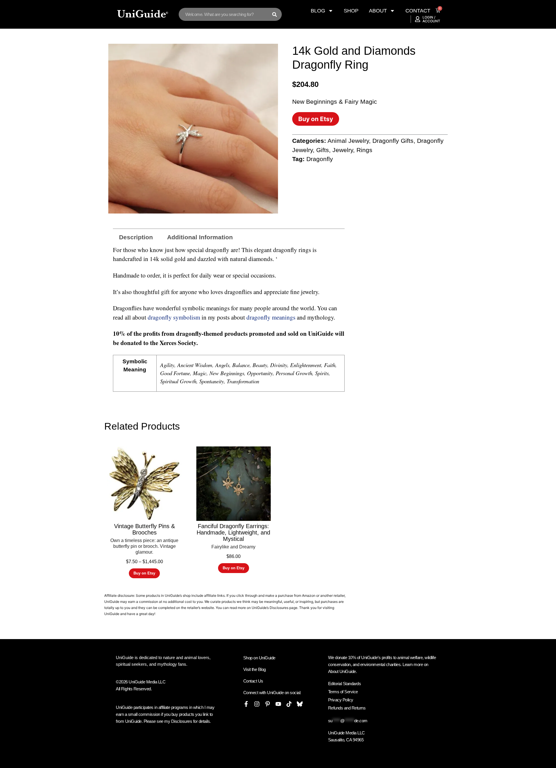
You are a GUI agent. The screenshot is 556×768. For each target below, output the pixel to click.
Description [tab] (136, 237)
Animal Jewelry (348, 140)
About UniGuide (342, 671)
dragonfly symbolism (174, 317)
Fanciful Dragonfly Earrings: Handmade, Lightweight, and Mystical (233, 532)
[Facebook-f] (246, 704)
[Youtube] (278, 704)
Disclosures (279, 607)
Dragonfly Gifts (393, 140)
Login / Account (431, 19)
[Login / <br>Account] (417, 19)
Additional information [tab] (200, 237)
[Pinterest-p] (267, 704)
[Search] (274, 14)
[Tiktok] (289, 704)
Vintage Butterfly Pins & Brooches (144, 529)
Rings (364, 150)
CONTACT (417, 11)
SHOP (351, 11)
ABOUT (378, 11)
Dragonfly (319, 159)
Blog (318, 11)
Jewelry (342, 150)
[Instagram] (257, 704)
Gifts (322, 150)
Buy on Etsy (315, 119)
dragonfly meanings (270, 317)
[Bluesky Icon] (300, 704)
